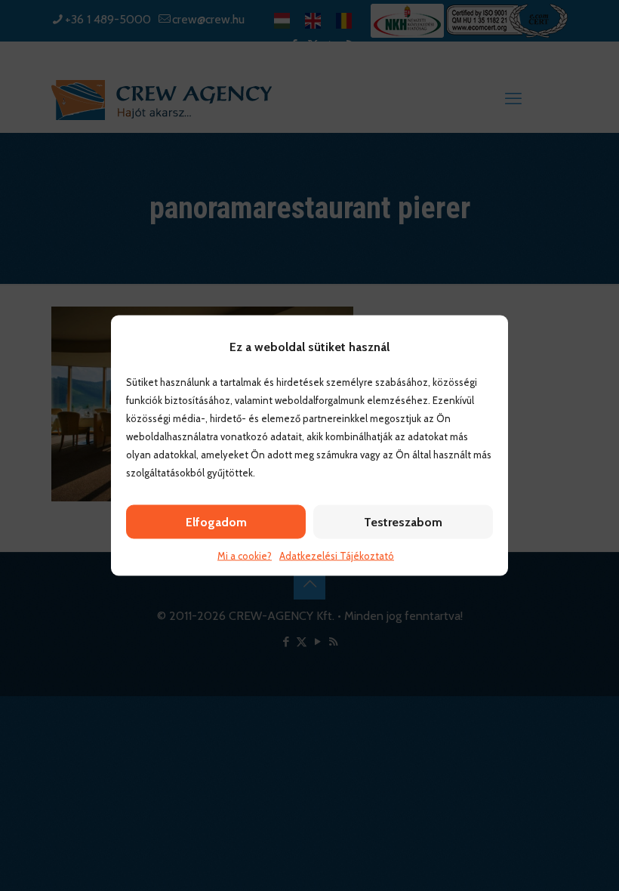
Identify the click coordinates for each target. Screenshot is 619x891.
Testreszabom (403, 522)
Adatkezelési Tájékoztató (336, 556)
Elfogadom (216, 522)
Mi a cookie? (244, 556)
